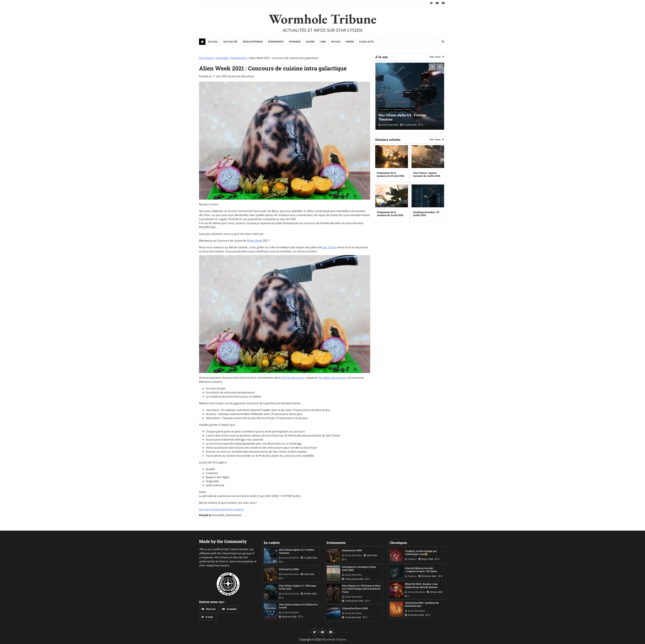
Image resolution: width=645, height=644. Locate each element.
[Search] (443, 41)
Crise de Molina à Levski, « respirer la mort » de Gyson (421, 570)
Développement (253, 41)
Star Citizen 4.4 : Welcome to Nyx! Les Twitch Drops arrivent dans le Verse (361, 588)
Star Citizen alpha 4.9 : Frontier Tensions (402, 117)
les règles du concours (333, 378)
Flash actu (366, 41)
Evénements (239, 58)
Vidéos (350, 41)
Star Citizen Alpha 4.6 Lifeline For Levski (298, 606)
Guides (310, 41)
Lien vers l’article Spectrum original (221, 509)
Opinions (295, 41)
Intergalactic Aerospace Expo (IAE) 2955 (359, 568)
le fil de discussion (292, 378)
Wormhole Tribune (322, 19)
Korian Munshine (243, 76)
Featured (397, 109)
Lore (323, 41)
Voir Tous (435, 56)
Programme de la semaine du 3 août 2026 (390, 214)
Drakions (412, 558)
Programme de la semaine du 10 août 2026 (390, 174)
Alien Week (255, 240)
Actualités (230, 41)
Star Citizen (206, 58)
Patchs (335, 41)
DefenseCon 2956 (289, 569)
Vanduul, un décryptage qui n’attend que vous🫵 (421, 552)
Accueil (213, 41)
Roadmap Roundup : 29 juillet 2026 (426, 214)
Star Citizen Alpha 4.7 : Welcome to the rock (297, 587)
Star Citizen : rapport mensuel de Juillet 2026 (426, 174)
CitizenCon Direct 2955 (355, 608)
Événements (276, 41)
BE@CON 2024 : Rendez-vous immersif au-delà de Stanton (421, 585)
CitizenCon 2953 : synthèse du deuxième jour (422, 604)
